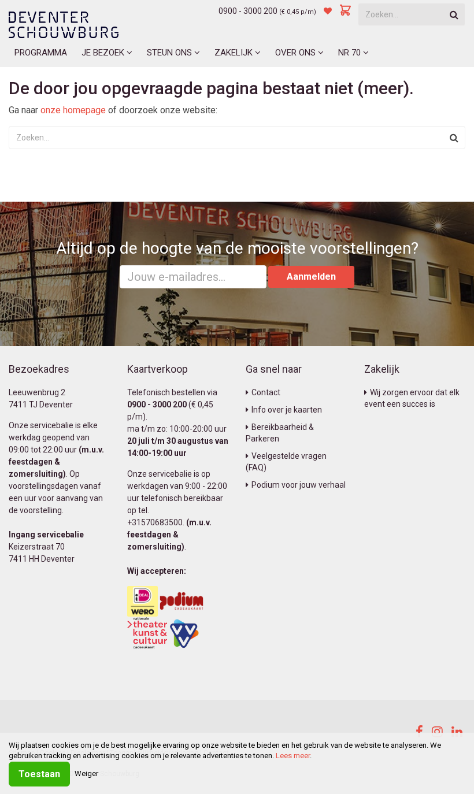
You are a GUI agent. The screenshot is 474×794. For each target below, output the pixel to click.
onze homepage (73, 110)
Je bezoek (104, 52)
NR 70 (350, 52)
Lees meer (293, 755)
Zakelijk (234, 52)
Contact (265, 392)
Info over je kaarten (286, 409)
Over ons (296, 52)
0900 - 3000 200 (248, 11)
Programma (40, 52)
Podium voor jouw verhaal (298, 484)
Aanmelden (311, 276)
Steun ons (170, 52)
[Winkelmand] (345, 11)
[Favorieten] (328, 11)
